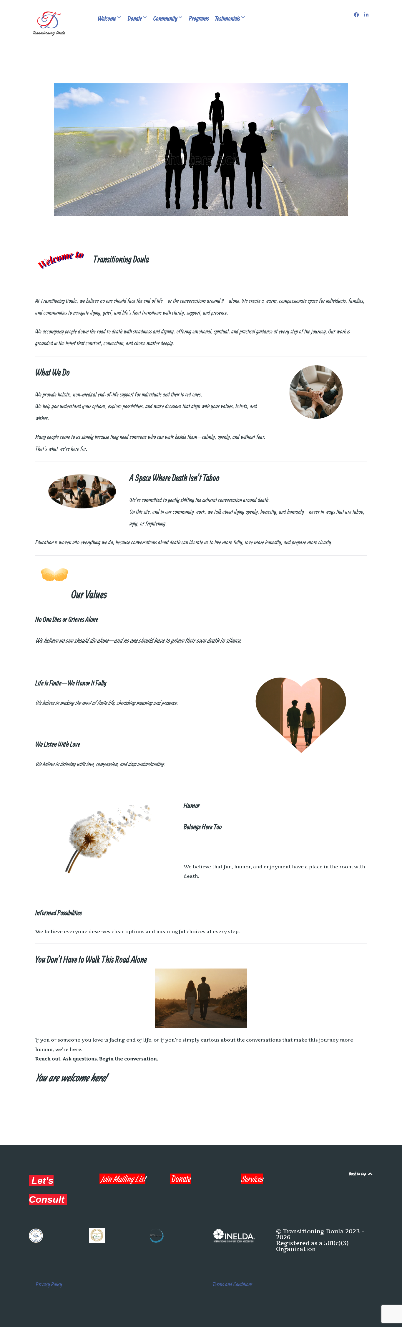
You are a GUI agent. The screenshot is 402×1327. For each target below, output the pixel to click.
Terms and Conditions (232, 1284)
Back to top (358, 1173)
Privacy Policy (49, 1284)
